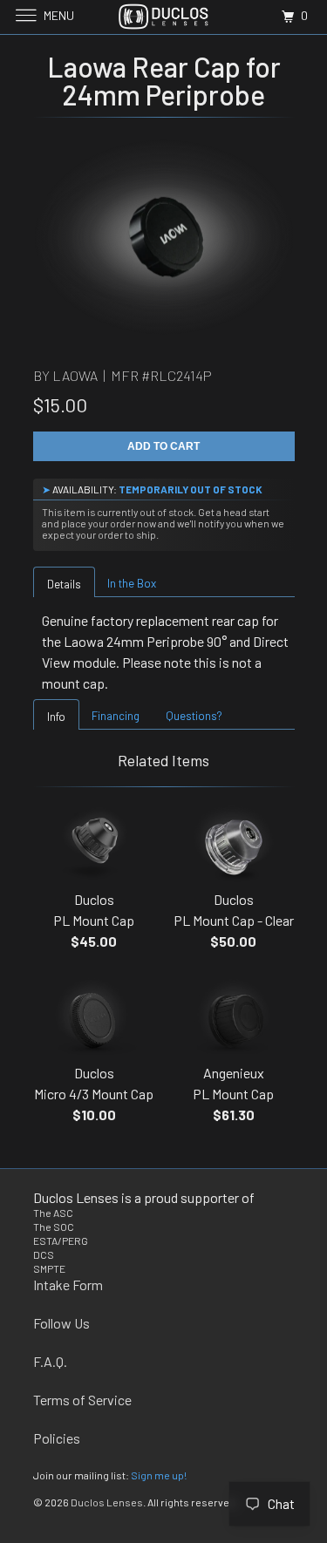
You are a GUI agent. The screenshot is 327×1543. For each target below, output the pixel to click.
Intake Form (68, 1284)
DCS (43, 1254)
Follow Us (61, 1323)
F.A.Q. (50, 1361)
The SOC (53, 1226)
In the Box (131, 583)
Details (64, 584)
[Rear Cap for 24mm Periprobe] (164, 237)
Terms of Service (82, 1399)
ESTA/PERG (60, 1240)
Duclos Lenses (107, 1502)
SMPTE (49, 1268)
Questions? (194, 716)
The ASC (53, 1213)
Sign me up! (159, 1475)
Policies (56, 1438)
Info (56, 717)
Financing (116, 716)
